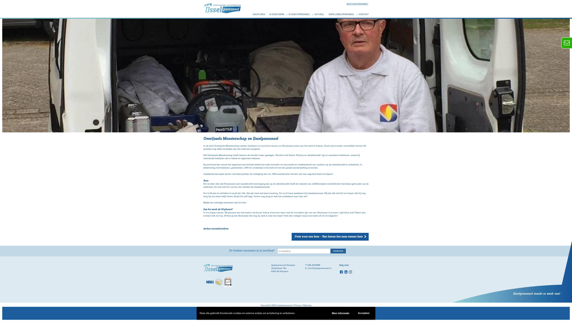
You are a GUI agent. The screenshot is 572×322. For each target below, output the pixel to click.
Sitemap (307, 306)
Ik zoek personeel (299, 15)
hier (244, 203)
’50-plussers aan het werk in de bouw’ (243, 213)
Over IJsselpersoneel (341, 15)
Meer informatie (340, 313)
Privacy (297, 306)
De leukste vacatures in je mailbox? (251, 250)
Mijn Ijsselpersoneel (357, 4)
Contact (364, 15)
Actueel (319, 15)
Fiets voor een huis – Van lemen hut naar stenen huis (329, 236)
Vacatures (259, 15)
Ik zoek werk (276, 15)
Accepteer (364, 313)
